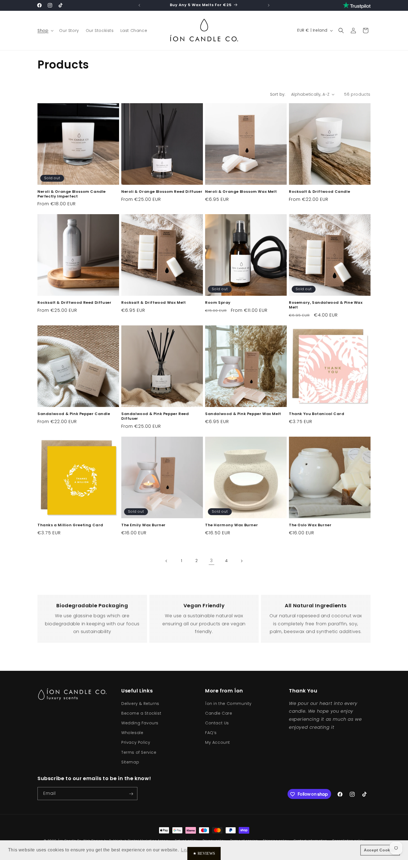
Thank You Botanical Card (316, 414)
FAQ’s (211, 732)
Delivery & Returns (140, 703)
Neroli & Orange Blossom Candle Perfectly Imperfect (71, 194)
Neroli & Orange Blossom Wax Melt (241, 191)
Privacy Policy (135, 742)
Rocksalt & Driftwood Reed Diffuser (74, 302)
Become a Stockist (141, 713)
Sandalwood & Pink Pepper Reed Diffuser (155, 416)
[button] (45, 30)
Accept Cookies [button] (380, 850)
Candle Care (218, 713)
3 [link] (211, 560)
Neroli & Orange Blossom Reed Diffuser (161, 191)
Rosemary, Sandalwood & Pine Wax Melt (326, 305)
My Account (217, 742)
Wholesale (132, 732)
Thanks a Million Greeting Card (70, 525)
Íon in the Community (228, 703)
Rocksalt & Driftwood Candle (319, 191)
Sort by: (278, 94)
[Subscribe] (131, 793)
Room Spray (218, 302)
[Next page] (241, 561)
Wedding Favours (139, 722)
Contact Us (217, 722)
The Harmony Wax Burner (231, 525)
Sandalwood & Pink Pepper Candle (73, 414)
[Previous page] (166, 561)
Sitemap (130, 762)
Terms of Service (139, 752)
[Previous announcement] (139, 5)
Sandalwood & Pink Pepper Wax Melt (243, 414)
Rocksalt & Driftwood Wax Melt (153, 302)
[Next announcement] (269, 5)
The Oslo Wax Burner (310, 525)
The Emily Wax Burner (143, 525)
